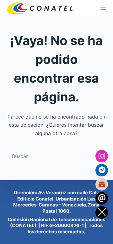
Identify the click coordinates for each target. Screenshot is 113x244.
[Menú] (103, 8)
